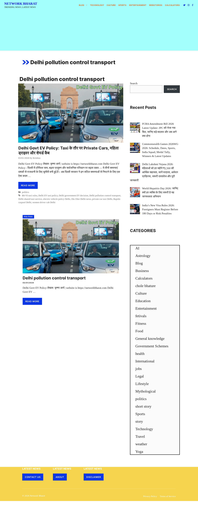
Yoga (139, 451)
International (144, 361)
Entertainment (137, 5)
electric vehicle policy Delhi (56, 199)
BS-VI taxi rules (29, 195)
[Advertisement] (99, 30)
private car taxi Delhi (102, 199)
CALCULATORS (172, 5)
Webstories (155, 5)
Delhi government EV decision (73, 195)
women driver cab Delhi (43, 202)
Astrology (142, 256)
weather (141, 444)
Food (139, 331)
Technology (97, 5)
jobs (138, 369)
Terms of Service (168, 496)
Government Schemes (151, 346)
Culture (111, 5)
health (140, 354)
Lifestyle (142, 384)
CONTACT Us (33, 477)
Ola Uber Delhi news (81, 199)
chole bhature (145, 286)
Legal (139, 376)
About (60, 477)
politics (25, 192)
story (139, 421)
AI (137, 248)
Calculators (143, 278)
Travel (140, 436)
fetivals (140, 316)
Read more (28, 185)
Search (133, 83)
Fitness (140, 323)
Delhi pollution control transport (104, 195)
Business (142, 271)
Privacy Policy (150, 496)
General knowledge (149, 338)
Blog (81, 5)
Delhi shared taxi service (30, 199)
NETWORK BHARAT (20, 3)
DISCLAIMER (93, 477)
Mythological (145, 391)
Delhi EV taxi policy (48, 195)
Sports (122, 5)
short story (143, 406)
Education (143, 301)
